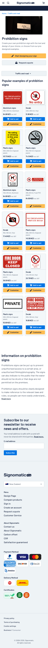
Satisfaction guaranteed (16, 542)
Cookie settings (10, 626)
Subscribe (10, 453)
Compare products (13, 499)
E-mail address (9, 441)
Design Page (10, 495)
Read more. (39, 436)
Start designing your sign (26, 56)
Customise (14, 124)
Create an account (13, 507)
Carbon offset (10, 534)
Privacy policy (9, 618)
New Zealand (15, 484)
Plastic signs (8, 148)
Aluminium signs (9, 108)
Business (7, 630)
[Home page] (24, 475)
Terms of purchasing (12, 622)
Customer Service (13, 515)
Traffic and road (14, 13)
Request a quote (26, 62)
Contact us (9, 526)
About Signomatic (12, 530)
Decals (28, 108)
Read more (6, 399)
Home (4, 13)
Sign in (7, 503)
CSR (6, 538)
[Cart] (43, 3)
